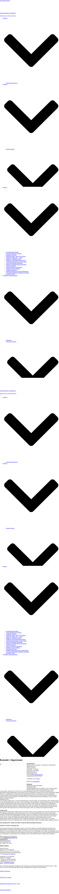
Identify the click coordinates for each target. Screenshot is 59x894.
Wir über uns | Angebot (5, 877)
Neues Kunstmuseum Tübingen (14, 253)
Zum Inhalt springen (5, 0)
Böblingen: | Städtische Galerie (13, 259)
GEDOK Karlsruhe (11, 266)
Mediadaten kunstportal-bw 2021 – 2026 (10, 883)
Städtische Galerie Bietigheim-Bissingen (16, 260)
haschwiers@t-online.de (9, 854)
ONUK (38, 778)
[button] (31, 50)
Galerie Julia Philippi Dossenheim (14, 263)
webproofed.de (36, 781)
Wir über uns (15, 825)
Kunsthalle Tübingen (11, 255)
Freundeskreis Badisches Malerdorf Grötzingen (17, 272)
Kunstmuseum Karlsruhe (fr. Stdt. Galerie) (16, 261)
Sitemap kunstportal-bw (12, 83)
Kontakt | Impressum (5, 871)
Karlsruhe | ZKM (10, 274)
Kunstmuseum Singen (11, 270)
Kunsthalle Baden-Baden (12, 252)
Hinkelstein (9, 340)
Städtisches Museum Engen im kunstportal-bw (17, 271)
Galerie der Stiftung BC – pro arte (14, 257)
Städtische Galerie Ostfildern (13, 268)
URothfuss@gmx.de (9, 862)
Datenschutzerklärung (5, 890)
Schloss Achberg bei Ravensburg (14, 267)
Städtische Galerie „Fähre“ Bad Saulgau (16, 256)
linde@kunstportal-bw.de (37, 774)
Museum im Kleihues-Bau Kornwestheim (16, 264)
